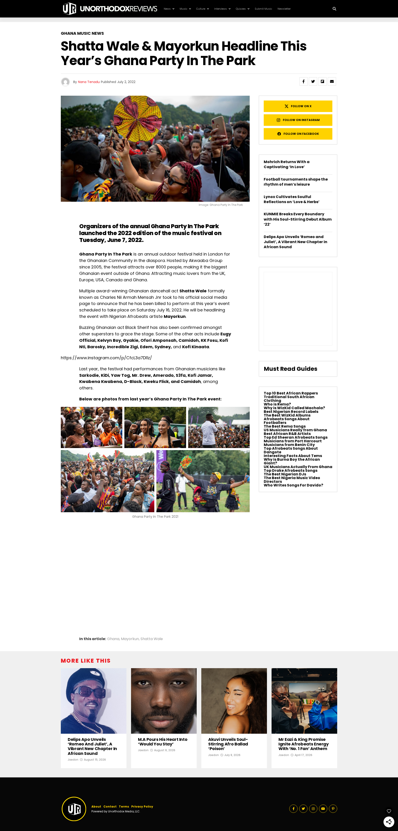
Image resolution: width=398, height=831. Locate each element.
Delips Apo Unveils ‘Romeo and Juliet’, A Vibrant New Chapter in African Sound (295, 242)
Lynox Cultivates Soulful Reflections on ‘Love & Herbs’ (291, 199)
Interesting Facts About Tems (293, 455)
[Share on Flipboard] (322, 81)
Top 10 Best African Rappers (291, 393)
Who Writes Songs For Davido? (293, 485)
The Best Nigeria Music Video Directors (292, 479)
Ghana (113, 639)
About (96, 806)
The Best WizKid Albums (287, 415)
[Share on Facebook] (303, 81)
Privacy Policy (142, 806)
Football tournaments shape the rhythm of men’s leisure (296, 182)
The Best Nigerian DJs (285, 474)
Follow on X (301, 106)
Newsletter (284, 9)
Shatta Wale (151, 639)
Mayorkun (130, 639)
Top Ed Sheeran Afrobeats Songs (296, 437)
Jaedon (73, 760)
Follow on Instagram (301, 120)
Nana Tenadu (89, 82)
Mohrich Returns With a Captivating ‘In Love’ (287, 164)
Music (183, 9)
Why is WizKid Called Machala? (294, 408)
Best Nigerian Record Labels (291, 411)
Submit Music (263, 9)
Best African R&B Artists (287, 433)
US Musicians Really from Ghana (295, 430)
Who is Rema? (277, 404)
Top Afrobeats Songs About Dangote (291, 450)
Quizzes (241, 9)
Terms (124, 806)
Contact (110, 806)
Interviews (220, 9)
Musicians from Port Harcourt (293, 441)
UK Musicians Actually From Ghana (298, 466)
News (167, 9)
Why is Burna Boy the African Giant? (292, 461)
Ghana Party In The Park (185, 226)
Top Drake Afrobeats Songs (290, 470)
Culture (200, 9)
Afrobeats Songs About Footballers (287, 420)
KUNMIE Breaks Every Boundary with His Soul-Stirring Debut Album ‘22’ (298, 219)
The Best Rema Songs (285, 426)
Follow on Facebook (301, 134)
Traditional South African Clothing (289, 398)
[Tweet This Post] (313, 81)
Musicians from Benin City (289, 444)
